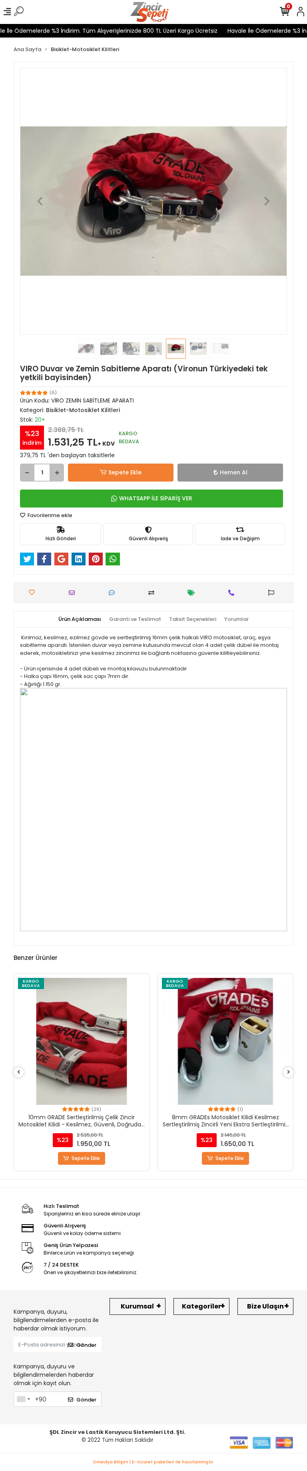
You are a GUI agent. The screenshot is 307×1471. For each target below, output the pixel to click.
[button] (40, 201)
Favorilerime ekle (49, 515)
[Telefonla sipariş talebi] (233, 593)
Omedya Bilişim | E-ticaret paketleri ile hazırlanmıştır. (153, 1462)
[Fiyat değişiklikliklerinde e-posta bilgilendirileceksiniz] (193, 593)
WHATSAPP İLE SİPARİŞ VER (155, 498)
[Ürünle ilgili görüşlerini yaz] (114, 593)
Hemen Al (233, 472)
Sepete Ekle (125, 472)
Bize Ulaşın (265, 1306)
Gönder (86, 1345)
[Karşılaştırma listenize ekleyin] (153, 593)
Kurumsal (137, 1306)
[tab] (79, 619)
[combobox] (23, 1399)
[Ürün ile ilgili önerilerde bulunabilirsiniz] (273, 593)
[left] (19, 1072)
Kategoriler (201, 1306)
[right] (288, 1072)
